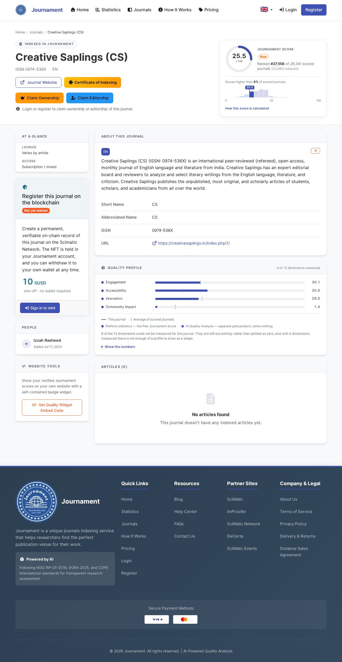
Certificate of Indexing (95, 82)
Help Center (185, 511)
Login (290, 9)
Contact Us (184, 536)
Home (82, 9)
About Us (288, 499)
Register (313, 9)
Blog (178, 499)
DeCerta (235, 536)
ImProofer (236, 511)
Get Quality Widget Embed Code (55, 407)
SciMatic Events (242, 548)
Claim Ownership (43, 98)
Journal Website (42, 82)
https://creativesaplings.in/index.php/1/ (194, 243)
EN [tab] (105, 152)
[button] (266, 10)
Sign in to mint (42, 308)
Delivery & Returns (298, 536)
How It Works (177, 9)
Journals (142, 9)
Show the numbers (120, 347)
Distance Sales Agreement (294, 551)
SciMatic (235, 499)
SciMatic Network (243, 523)
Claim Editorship (93, 98)
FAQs (179, 523)
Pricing (211, 9)
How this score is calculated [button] (247, 108)
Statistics (110, 9)
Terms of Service (296, 511)
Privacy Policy (293, 523)
